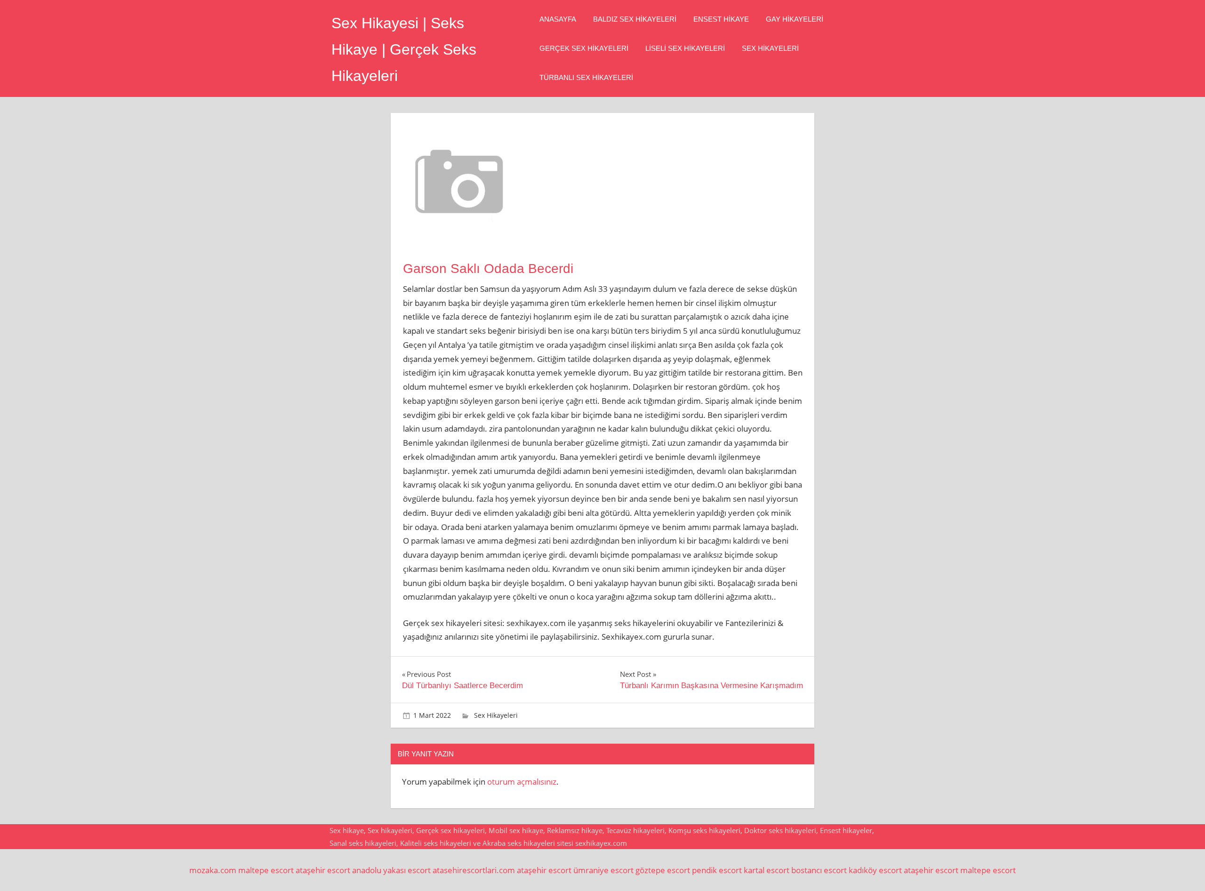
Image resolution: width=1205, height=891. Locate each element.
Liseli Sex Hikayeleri (685, 48)
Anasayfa (557, 19)
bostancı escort (819, 870)
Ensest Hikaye (721, 19)
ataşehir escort (323, 870)
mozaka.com (212, 870)
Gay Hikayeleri (794, 19)
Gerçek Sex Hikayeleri (583, 48)
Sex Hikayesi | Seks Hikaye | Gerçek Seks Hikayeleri (403, 49)
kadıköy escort (875, 870)
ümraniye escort (603, 870)
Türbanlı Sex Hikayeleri (586, 77)
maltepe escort (266, 870)
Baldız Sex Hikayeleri (634, 19)
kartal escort (766, 870)
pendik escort (717, 870)
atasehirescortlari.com (474, 870)
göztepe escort (662, 870)
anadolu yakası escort (391, 870)
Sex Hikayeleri (770, 48)
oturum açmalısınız (521, 781)
